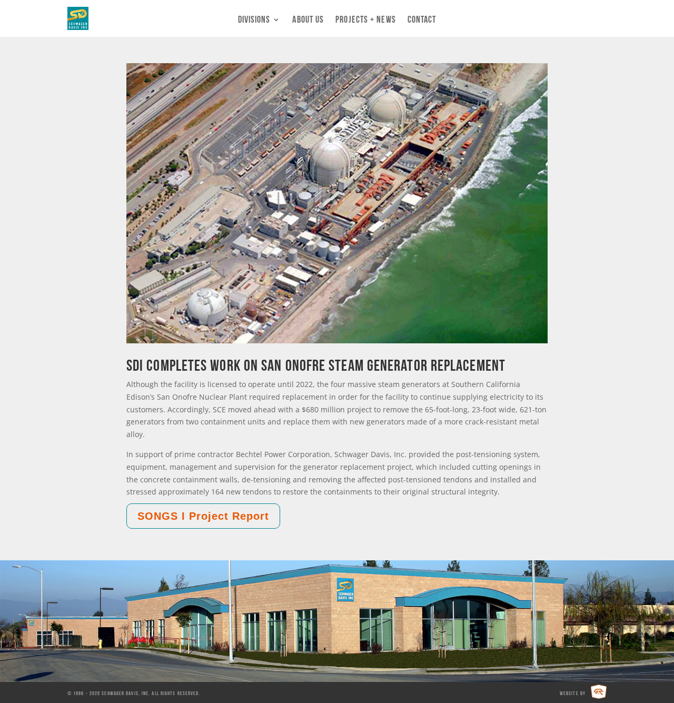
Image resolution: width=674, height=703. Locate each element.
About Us (308, 20)
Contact (422, 20)
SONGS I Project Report (203, 516)
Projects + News (365, 20)
